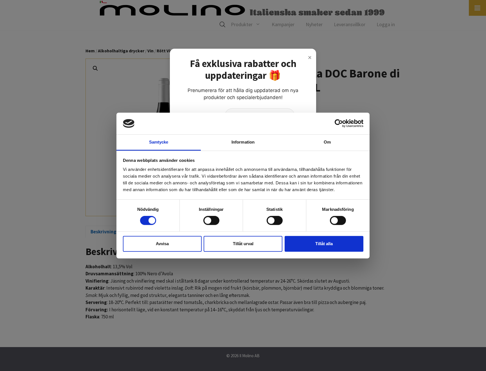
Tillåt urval (243, 243)
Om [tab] (327, 142)
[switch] (211, 220)
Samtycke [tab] (158, 142)
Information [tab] (243, 142)
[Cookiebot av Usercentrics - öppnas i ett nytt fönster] (338, 123)
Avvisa (162, 243)
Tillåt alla (324, 243)
